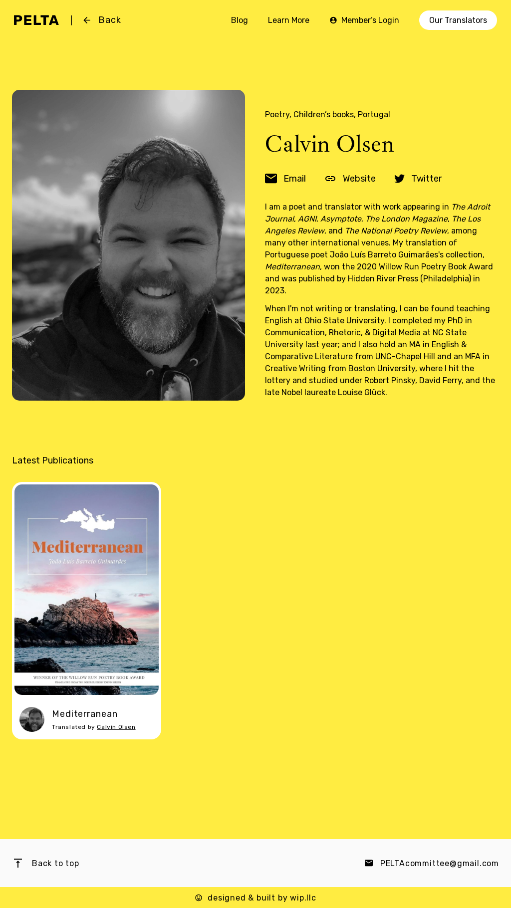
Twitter (425, 178)
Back (109, 19)
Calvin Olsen (116, 726)
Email (293, 178)
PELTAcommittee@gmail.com (439, 863)
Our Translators (458, 20)
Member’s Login (370, 20)
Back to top (55, 863)
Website (358, 178)
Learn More (288, 20)
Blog (239, 20)
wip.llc (303, 898)
